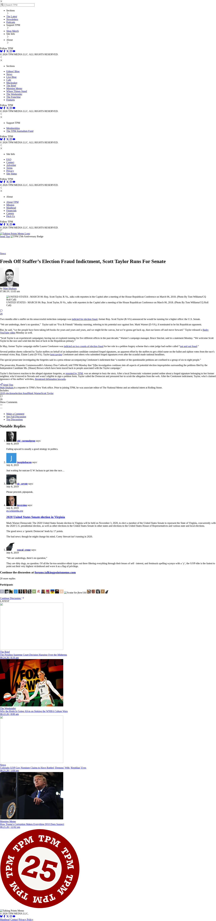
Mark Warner (34, 393)
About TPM (12, 202)
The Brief (11, 85)
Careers (10, 213)
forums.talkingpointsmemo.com (55, 572)
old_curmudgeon (26, 440)
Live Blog (11, 77)
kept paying (56, 354)
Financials (11, 210)
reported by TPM (74, 373)
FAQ (8, 159)
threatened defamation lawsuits (50, 379)
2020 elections (7, 393)
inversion (22, 505)
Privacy (10, 170)
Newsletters (12, 19)
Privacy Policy (26, 919)
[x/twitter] (7, 51)
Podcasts (10, 22)
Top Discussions (14, 419)
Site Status (11, 173)
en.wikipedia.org (14, 510)
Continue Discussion (10, 598)
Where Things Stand (16, 91)
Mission (10, 205)
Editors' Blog (12, 71)
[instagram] (10, 51)
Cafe (8, 80)
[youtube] (14, 51)
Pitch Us (10, 216)
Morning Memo (14, 88)
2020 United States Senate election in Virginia (35, 517)
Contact (10, 162)
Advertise (11, 165)
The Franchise (13, 97)
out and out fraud (188, 346)
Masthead (11, 207)
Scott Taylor (47, 393)
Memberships (13, 128)
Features (10, 99)
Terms (9, 168)
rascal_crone (24, 549)
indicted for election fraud (84, 319)
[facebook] (4, 51)
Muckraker (11, 82)
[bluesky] (1, 51)
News (9, 74)
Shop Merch (12, 31)
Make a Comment (15, 413)
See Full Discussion (16, 416)
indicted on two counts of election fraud (83, 346)
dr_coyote (22, 483)
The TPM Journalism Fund (19, 131)
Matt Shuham (10, 288)
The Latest (11, 16)
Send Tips (5, 236)
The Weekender (14, 94)
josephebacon (24, 462)
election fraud (21, 393)
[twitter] (7, 916)
